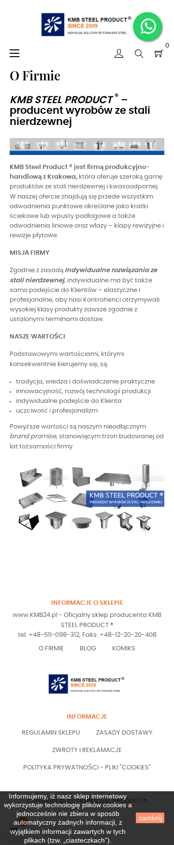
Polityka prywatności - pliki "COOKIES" (87, 768)
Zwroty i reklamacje (87, 750)
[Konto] (119, 53)
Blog (88, 648)
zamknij (150, 818)
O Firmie (51, 648)
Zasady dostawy (124, 733)
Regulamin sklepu (51, 733)
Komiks (123, 648)
